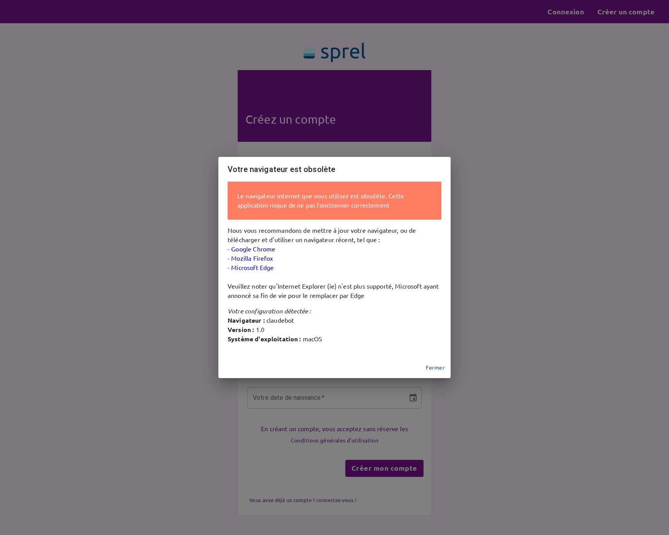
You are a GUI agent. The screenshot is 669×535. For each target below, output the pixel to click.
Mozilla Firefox (252, 258)
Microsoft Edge (252, 267)
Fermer (435, 368)
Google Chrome (253, 249)
